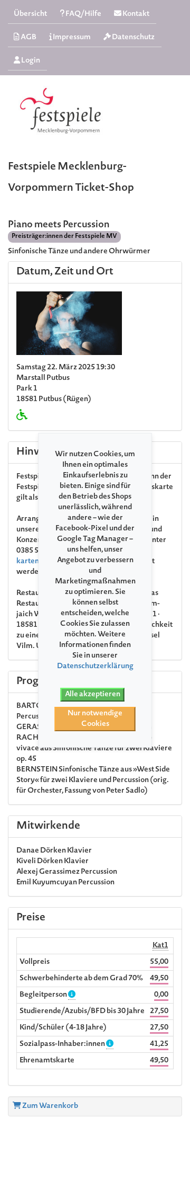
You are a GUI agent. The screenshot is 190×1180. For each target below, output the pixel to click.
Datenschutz (133, 37)
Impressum (71, 37)
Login (30, 61)
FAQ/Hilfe (82, 14)
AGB (28, 37)
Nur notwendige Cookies (95, 719)
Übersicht (30, 14)
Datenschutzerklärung (95, 666)
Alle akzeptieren (92, 694)
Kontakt (135, 14)
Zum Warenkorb (49, 1106)
